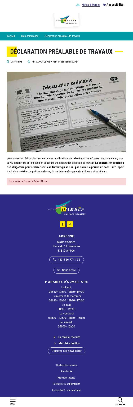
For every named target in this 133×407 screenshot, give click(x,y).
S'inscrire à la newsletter (67, 350)
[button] (120, 401)
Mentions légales (66, 377)
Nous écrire (69, 270)
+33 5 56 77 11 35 (69, 259)
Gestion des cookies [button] (66, 365)
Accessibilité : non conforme (66, 390)
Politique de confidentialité (66, 383)
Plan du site (66, 371)
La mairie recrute (69, 337)
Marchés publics (69, 343)
